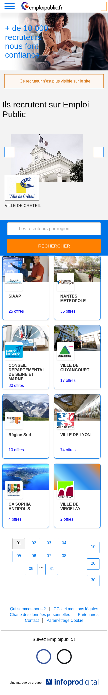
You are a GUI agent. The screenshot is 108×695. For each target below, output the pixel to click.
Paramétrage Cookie (64, 620)
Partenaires (88, 614)
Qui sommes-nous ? (28, 609)
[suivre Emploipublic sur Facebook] (43, 656)
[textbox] (56, 228)
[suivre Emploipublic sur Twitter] (64, 656)
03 (49, 543)
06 (34, 556)
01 (19, 543)
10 (93, 547)
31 (51, 568)
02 (34, 543)
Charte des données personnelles (40, 614)
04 (64, 543)
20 (93, 563)
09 (31, 568)
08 (64, 556)
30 (93, 580)
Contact (32, 620)
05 (19, 556)
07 (49, 556)
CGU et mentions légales (75, 609)
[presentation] (9, 152)
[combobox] (54, 228)
